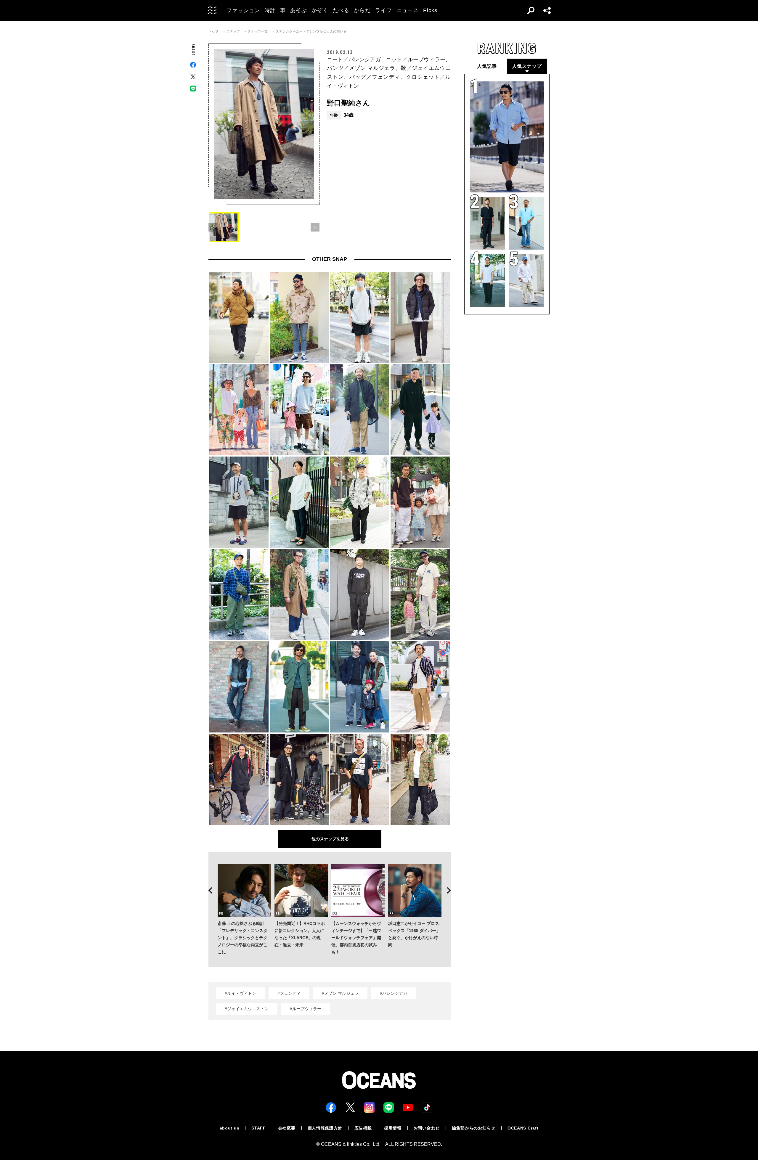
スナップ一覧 (258, 31)
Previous (208, 890)
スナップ (233, 31)
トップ (213, 31)
